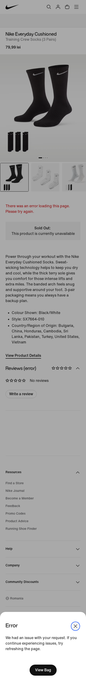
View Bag (43, 670)
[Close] (75, 626)
